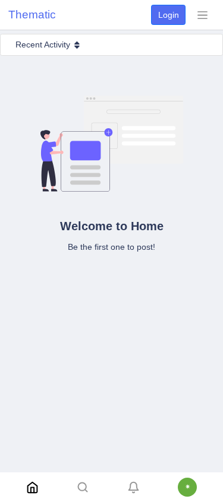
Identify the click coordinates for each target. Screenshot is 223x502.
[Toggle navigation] (202, 15)
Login (168, 15)
